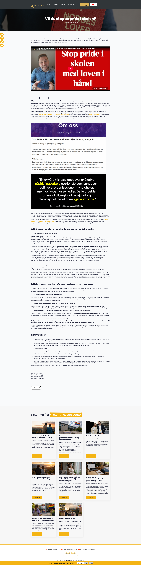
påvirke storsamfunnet (62, 115)
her (109, 118)
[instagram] (72, 553)
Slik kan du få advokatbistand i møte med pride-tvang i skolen (96, 479)
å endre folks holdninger (46, 115)
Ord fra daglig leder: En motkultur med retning (41, 478)
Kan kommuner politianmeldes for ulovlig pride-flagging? (69, 437)
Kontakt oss (71, 4)
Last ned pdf (36, 388)
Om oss (63, 4)
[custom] (74, 553)
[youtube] (69, 553)
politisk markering (94, 115)
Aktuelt (49, 4)
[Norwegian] (93, 4)
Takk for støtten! (92, 436)
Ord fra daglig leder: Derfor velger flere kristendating (42, 437)
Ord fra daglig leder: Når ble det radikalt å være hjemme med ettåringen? (70, 479)
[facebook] (67, 553)
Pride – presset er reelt (67, 518)
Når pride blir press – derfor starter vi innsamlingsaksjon (43, 519)
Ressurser (56, 4)
